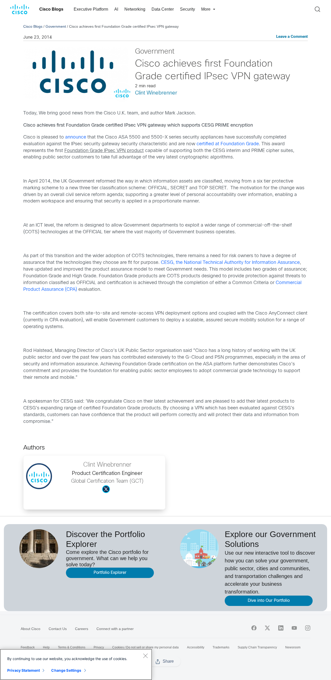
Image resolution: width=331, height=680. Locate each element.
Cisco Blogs (51, 9)
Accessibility (195, 647)
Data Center (163, 9)
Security (187, 9)
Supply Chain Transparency (257, 647)
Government (56, 26)
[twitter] (267, 628)
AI (116, 9)
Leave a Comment (292, 37)
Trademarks (221, 647)
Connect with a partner (115, 629)
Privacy (99, 647)
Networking (134, 9)
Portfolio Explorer (110, 573)
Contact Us (58, 629)
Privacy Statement (23, 670)
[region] (76, 664)
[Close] (145, 655)
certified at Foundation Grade (228, 144)
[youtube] (294, 628)
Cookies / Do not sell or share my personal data (145, 647)
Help (46, 647)
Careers (81, 629)
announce (75, 137)
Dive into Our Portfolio (269, 601)
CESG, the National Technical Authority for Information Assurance (230, 263)
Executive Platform (91, 9)
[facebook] (254, 628)
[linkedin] (280, 628)
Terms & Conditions (71, 647)
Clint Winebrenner (156, 93)
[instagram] (307, 628)
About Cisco (30, 629)
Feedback (28, 647)
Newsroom (292, 647)
